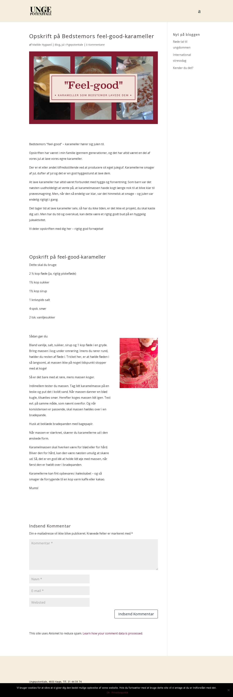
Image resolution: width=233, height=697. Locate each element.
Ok (108, 692)
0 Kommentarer (95, 44)
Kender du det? (183, 68)
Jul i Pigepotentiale (72, 44)
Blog (57, 44)
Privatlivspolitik (120, 692)
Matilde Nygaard (42, 44)
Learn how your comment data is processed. (113, 633)
